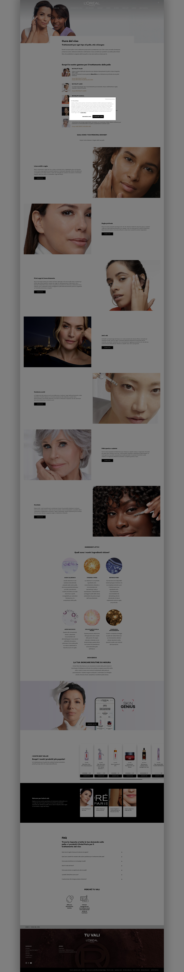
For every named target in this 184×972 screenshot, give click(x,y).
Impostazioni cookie (86, 116)
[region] (92, 108)
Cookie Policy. (83, 112)
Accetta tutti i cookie (98, 116)
